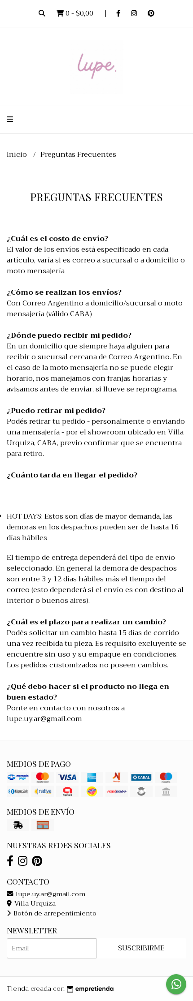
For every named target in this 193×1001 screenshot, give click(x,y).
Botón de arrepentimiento (54, 913)
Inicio (18, 154)
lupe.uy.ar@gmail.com (49, 894)
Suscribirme (141, 948)
